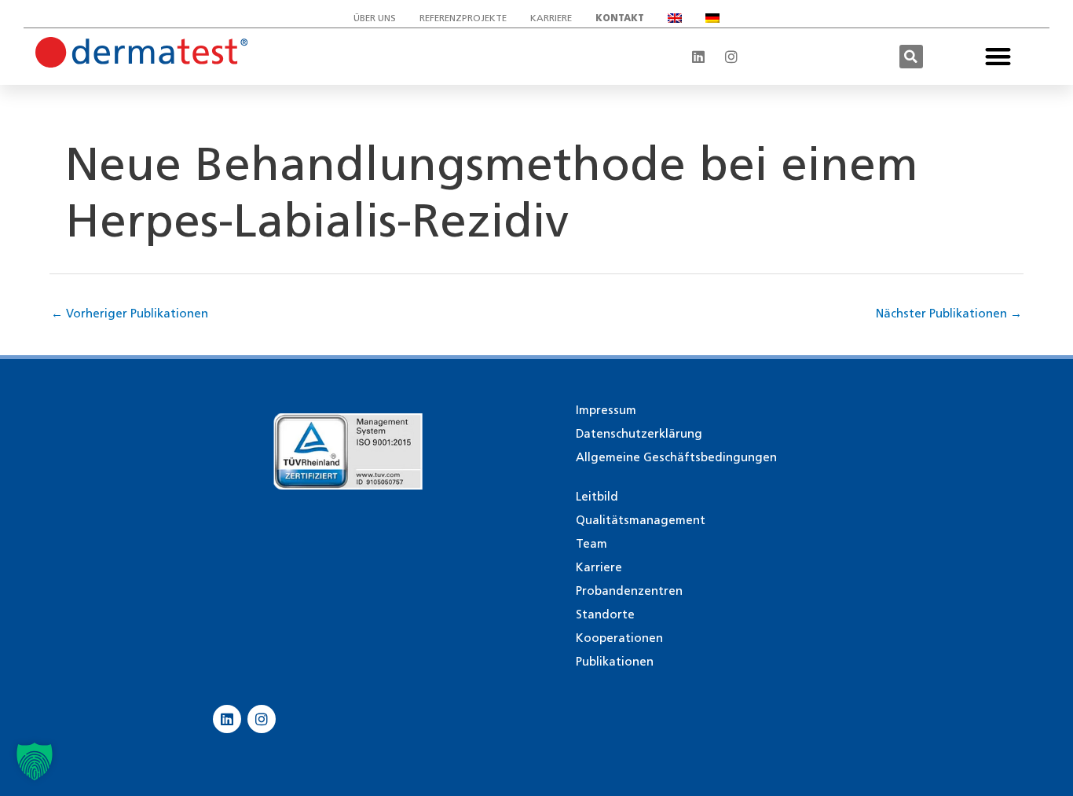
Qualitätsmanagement (640, 520)
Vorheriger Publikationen (129, 313)
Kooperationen (619, 638)
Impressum (606, 410)
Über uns (374, 18)
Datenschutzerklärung (639, 434)
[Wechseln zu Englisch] (675, 18)
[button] (911, 56)
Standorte (605, 614)
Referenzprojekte (463, 18)
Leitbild (597, 497)
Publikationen (615, 662)
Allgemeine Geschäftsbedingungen (676, 457)
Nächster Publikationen (949, 313)
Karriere (551, 18)
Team (591, 544)
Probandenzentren (629, 591)
